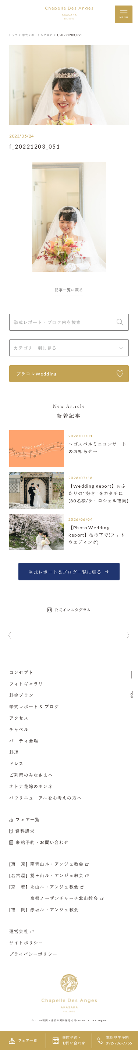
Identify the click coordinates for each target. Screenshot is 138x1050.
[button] (9, 636)
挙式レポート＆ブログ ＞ (39, 34)
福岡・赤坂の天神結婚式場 (59, 1020)
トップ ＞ (14, 34)
